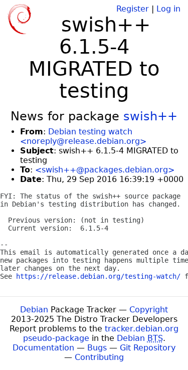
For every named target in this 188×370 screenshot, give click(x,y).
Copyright (148, 309)
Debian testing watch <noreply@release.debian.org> (83, 136)
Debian (34, 309)
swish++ (150, 116)
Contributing (99, 357)
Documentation (43, 347)
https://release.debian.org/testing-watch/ (98, 276)
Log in (168, 9)
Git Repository (147, 347)
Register (132, 9)
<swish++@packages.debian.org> (104, 169)
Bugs (97, 347)
